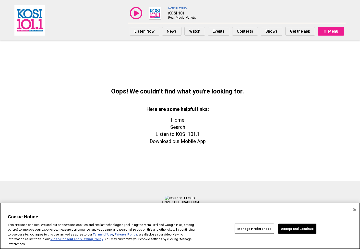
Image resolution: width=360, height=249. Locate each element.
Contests (245, 31)
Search (177, 127)
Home (177, 120)
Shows (271, 31)
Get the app (300, 31)
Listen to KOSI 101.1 (178, 134)
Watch (194, 31)
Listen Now (144, 31)
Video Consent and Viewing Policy (76, 239)
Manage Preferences (254, 228)
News (172, 31)
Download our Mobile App (178, 141)
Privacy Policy (126, 234)
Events (219, 31)
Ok (354, 209)
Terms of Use (103, 234)
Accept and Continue (297, 228)
